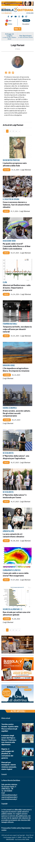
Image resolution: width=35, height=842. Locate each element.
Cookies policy (16, 828)
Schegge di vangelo (9, 35)
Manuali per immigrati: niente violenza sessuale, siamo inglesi (9, 765)
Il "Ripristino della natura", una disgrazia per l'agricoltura (16, 457)
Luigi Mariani (25, 169)
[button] (18, 28)
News (10, 20)
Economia (7, 375)
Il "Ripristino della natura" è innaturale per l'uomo (15, 496)
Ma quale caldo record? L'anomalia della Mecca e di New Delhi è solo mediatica (16, 246)
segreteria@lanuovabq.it (9, 797)
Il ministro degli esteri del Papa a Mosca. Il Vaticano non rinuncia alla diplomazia (8, 739)
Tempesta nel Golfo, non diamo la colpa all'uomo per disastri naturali (17, 329)
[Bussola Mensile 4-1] (17, 645)
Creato (6, 211)
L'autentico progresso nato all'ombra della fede (15, 164)
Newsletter (25, 24)
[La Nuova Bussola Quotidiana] (17, 10)
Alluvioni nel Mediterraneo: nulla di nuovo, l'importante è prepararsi (17, 287)
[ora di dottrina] (17, 693)
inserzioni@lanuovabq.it (9, 799)
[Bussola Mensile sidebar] (17, 669)
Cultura (6, 170)
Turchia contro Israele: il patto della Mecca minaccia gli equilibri (9, 727)
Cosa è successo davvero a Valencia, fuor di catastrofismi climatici (16, 204)
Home (18, 49)
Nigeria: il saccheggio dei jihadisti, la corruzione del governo (7, 753)
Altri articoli (18, 711)
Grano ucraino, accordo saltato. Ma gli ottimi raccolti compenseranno (17, 413)
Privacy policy (5, 828)
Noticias (10, 24)
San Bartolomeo (25, 35)
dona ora (26, 20)
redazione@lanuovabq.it (9, 795)
